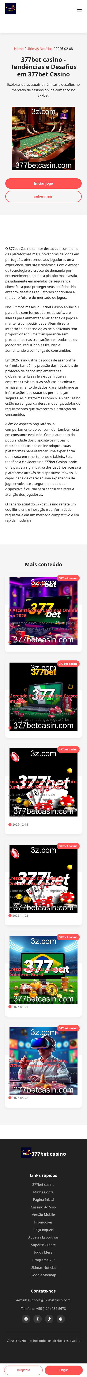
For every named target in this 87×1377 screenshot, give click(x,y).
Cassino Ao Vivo (43, 1207)
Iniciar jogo (43, 183)
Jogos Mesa (43, 1252)
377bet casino (43, 1184)
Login (63, 1369)
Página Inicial (43, 1199)
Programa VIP (43, 1260)
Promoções (43, 1222)
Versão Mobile (43, 1214)
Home (19, 48)
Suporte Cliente (43, 1245)
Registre (23, 1370)
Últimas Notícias (40, 48)
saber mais (43, 196)
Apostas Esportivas (43, 1237)
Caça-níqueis (43, 1230)
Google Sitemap (43, 1275)
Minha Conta (43, 1192)
